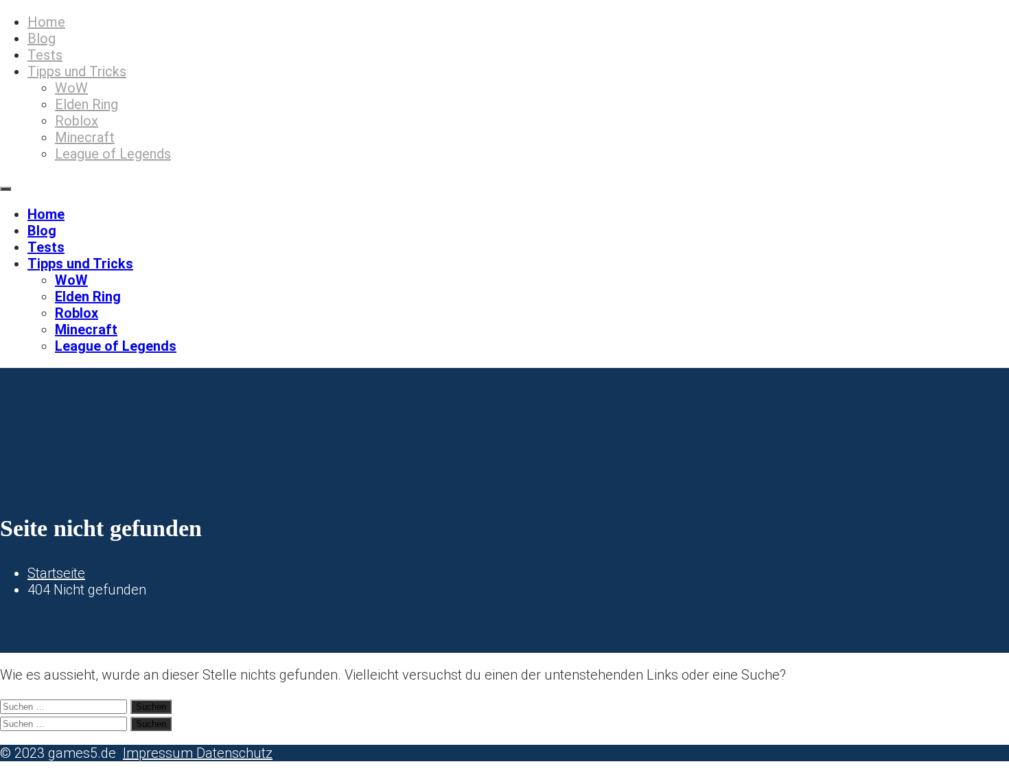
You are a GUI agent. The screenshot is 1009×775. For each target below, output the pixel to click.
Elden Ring (86, 104)
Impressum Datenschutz (197, 753)
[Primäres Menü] (5, 189)
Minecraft (85, 137)
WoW (71, 88)
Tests (44, 55)
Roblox (76, 121)
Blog (41, 38)
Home (46, 22)
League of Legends (113, 154)
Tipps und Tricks (76, 71)
